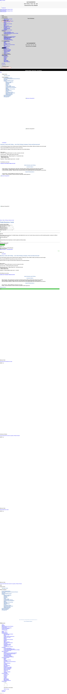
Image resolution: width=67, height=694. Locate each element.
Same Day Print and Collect (10, 92)
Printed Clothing (4, 55)
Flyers (5, 20)
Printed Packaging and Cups (8, 80)
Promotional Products (7, 95)
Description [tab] (4, 142)
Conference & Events (7, 43)
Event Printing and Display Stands (9, 37)
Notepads (7, 89)
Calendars (5, 29)
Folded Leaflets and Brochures (9, 636)
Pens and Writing (6, 48)
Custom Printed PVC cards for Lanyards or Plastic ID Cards (10, 435)
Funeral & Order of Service (10, 86)
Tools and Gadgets (7, 53)
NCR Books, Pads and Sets (8, 602)
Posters (7, 91)
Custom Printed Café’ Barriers (9, 656)
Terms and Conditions (5, 628)
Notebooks (6, 666)
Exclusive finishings (3, 225)
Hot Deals (5, 79)
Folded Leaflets (8, 85)
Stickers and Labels (7, 21)
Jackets (5, 59)
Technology (6, 52)
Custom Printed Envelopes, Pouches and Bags (11, 33)
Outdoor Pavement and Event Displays (10, 36)
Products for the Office (7, 50)
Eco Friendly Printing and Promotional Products (12, 78)
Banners (5, 22)
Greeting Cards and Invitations (11, 87)
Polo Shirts (5, 57)
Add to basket (2, 244)
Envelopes (5, 27)
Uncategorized (6, 96)
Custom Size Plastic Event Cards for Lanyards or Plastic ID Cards (11, 583)
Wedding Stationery (7, 28)
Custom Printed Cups (7, 650)
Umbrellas (5, 54)
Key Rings (5, 47)
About (3, 624)
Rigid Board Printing (7, 38)
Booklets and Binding (9, 81)
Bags (4, 42)
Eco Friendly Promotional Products (9, 44)
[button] (1, 72)
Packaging (3, 647)
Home (3, 15)
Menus (5, 25)
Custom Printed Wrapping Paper (9, 32)
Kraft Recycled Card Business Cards (6, 361)
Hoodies (5, 58)
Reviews (3, 625)
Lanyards (5, 46)
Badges (5, 658)
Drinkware (5, 660)
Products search (6, 20)
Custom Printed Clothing (6, 591)
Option (1, 229)
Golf (4, 45)
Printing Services (5, 633)
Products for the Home (7, 49)
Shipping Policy (4, 629)
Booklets (5, 24)
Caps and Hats (6, 56)
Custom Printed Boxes (7, 648)
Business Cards (6, 19)
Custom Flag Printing (7, 654)
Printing (6, 220)
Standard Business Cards (4, 509)
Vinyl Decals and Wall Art (8, 39)
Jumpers (5, 677)
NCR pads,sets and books (8, 26)
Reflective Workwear (7, 61)
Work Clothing (6, 679)
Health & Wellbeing (7, 663)
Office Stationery (9, 90)
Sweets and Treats (6, 51)
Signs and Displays (5, 609)
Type (1, 226)
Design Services (4, 16)
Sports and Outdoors (7, 668)
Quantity (1, 233)
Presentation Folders (7, 605)
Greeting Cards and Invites (8, 23)
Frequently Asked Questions (7, 627)
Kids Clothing (6, 60)
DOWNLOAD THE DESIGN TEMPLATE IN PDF (7, 163)
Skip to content (2, 0)
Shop (3, 220)
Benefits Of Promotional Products (7, 626)
